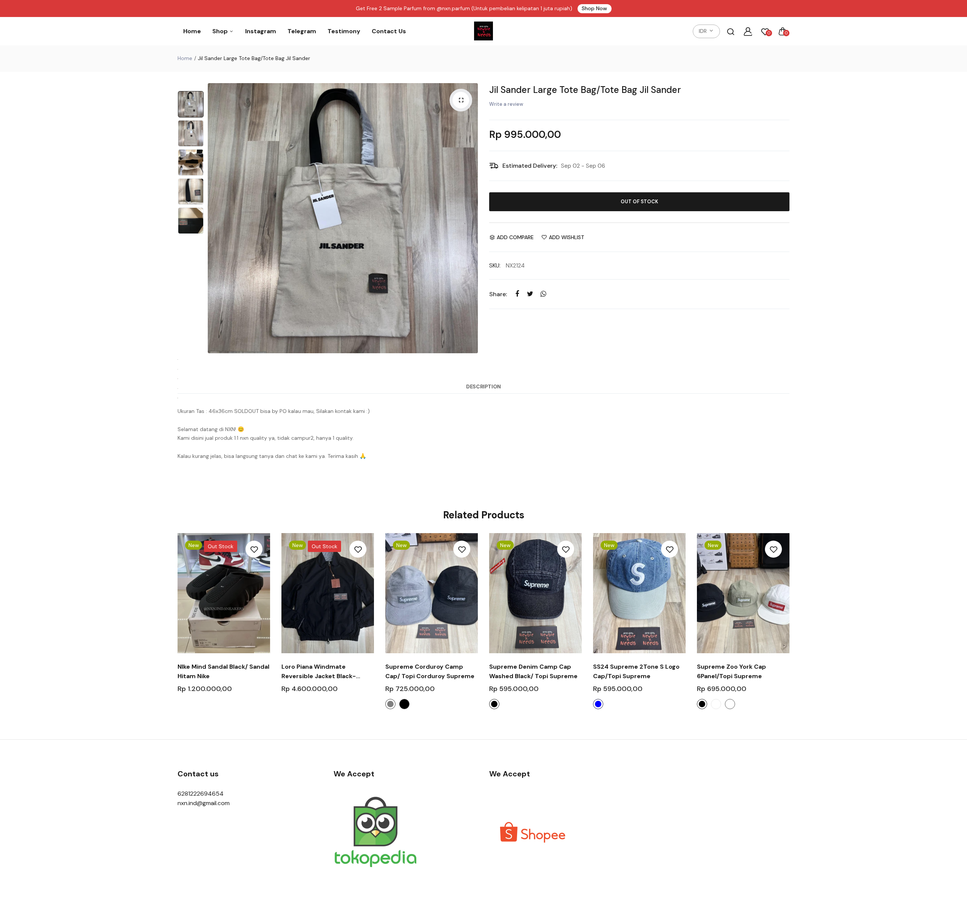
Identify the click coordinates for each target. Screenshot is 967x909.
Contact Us (389, 31)
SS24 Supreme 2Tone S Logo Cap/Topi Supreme (636, 671)
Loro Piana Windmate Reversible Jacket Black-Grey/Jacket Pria (318, 672)
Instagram (260, 31)
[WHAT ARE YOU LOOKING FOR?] (730, 31)
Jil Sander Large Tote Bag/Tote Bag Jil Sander (585, 90)
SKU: (494, 265)
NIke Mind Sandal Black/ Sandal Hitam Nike (223, 671)
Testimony (343, 31)
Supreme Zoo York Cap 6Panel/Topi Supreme (731, 671)
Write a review (506, 104)
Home (192, 31)
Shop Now (594, 8)
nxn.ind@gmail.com (204, 803)
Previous (215, 218)
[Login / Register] (748, 31)
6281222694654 (201, 794)
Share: (498, 294)
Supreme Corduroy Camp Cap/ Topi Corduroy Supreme (429, 671)
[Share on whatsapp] (543, 293)
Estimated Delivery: (529, 166)
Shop (220, 31)
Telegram (301, 31)
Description (483, 386)
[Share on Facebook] (517, 293)
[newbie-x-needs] (483, 31)
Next (470, 218)
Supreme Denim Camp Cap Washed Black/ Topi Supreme (533, 671)
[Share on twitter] (530, 293)
